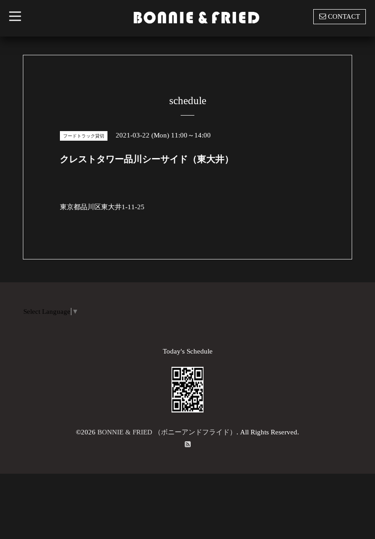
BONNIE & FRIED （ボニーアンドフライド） (166, 432)
